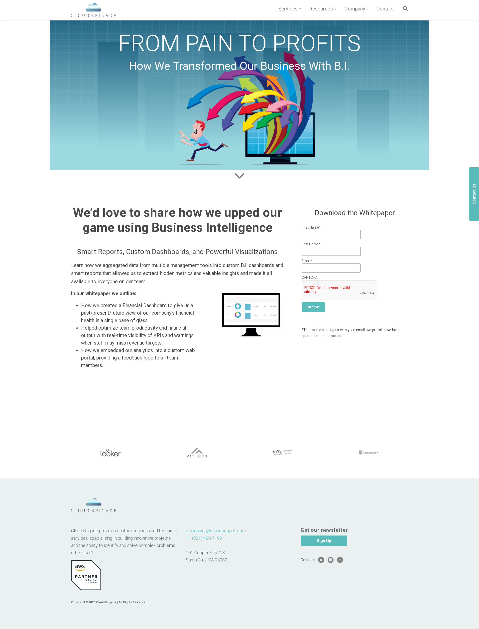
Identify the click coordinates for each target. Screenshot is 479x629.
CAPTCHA (310, 277)
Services (288, 9)
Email (307, 261)
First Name (311, 227)
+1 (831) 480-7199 (204, 538)
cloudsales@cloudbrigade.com (216, 530)
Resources (321, 9)
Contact (385, 9)
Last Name (311, 244)
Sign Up (324, 540)
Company (355, 9)
